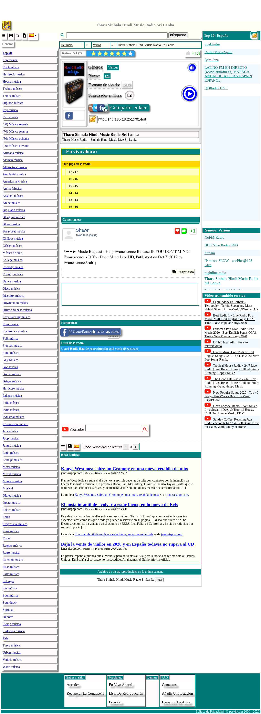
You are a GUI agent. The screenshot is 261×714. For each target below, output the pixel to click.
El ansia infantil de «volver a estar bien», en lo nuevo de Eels (114, 534)
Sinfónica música (14, 631)
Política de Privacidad (210, 711)
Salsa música (11, 574)
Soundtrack (10, 602)
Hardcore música (13, 388)
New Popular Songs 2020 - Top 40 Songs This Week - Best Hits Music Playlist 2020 (231, 396)
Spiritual (8, 609)
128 (107, 76)
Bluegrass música (14, 217)
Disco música (11, 288)
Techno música (12, 88)
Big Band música (14, 210)
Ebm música (11, 324)
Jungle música (12, 445)
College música (12, 260)
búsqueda (178, 35)
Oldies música (12, 495)
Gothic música (12, 374)
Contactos (169, 685)
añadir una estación (177, 693)
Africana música (13, 153)
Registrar (130, 348)
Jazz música (10, 431)
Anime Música (12, 188)
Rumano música (13, 559)
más (159, 579)
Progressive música (15, 524)
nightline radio (215, 273)
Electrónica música (15, 331)
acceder (73, 685)
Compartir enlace (128, 108)
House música (12, 81)
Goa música (10, 367)
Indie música (11, 402)
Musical (8, 488)
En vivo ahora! (120, 685)
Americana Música (15, 181)
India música (11, 410)
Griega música (12, 381)
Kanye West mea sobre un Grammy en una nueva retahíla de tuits (117, 494)
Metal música (11, 467)
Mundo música (12, 481)
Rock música (11, 67)
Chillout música (13, 238)
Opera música (11, 502)
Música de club (12, 253)
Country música (13, 274)
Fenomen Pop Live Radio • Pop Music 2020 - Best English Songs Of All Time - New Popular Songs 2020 (231, 332)
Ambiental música (14, 174)
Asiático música (13, 195)
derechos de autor (176, 702)
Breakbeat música (14, 231)
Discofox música (13, 295)
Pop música (10, 60)
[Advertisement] (130, 9)
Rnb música (10, 117)
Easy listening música (16, 317)
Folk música (10, 338)
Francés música (12, 345)
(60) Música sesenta (15, 124)
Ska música (10, 588)
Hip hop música (13, 103)
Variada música (12, 659)
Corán (7, 538)
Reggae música (12, 545)
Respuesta (185, 272)
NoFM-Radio (214, 237)
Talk (5, 638)
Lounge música (12, 460)
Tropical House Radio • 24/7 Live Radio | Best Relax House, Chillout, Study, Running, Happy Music (232, 369)
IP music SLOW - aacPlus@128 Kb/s (228, 263)
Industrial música (13, 417)
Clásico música (12, 245)
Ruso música (11, 567)
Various (113, 67)
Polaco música (12, 509)
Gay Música (10, 360)
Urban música (12, 652)
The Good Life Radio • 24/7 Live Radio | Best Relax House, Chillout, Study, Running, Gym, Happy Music (232, 382)
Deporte (8, 617)
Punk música (11, 531)
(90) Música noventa (16, 145)
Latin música (11, 452)
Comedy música (13, 267)
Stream (210, 253)
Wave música (11, 667)
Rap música (10, 110)
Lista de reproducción (126, 693)
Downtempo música (16, 302)
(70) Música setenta (15, 131)
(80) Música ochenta (16, 138)
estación (115, 702)
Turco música (11, 645)
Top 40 (7, 53)
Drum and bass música (17, 310)
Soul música (10, 595)
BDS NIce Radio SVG (221, 245)
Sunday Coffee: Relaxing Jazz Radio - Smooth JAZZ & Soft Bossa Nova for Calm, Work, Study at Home (232, 423)
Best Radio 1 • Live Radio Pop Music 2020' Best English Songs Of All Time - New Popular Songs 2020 (230, 319)
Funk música (11, 352)
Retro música (11, 552)
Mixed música (12, 474)
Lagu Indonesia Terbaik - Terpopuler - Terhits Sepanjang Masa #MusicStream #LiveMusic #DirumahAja (231, 305)
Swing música (12, 624)
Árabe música (11, 203)
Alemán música (13, 160)
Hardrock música (14, 74)
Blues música (11, 224)
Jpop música (11, 438)
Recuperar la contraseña (85, 693)
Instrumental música (15, 424)
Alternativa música (15, 167)
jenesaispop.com (177, 494)
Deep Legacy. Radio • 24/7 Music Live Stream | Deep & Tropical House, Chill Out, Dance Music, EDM (231, 409)
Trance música (12, 95)
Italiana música (12, 395)
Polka (6, 517)
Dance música (12, 281)
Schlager (8, 581)
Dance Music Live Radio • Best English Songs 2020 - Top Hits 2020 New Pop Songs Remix (232, 355)
